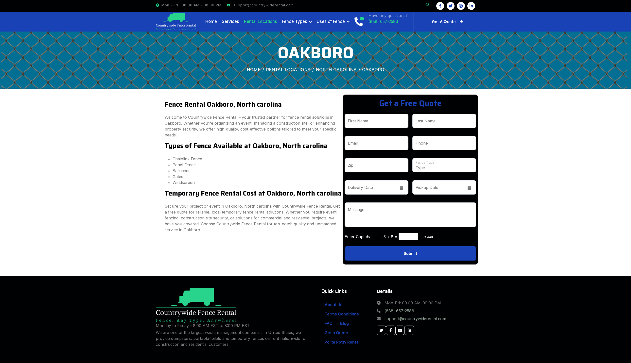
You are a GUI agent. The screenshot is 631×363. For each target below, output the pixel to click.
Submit (410, 253)
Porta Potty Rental (342, 342)
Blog (344, 323)
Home (211, 21)
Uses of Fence (331, 21)
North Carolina (336, 69)
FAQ (329, 323)
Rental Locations (260, 21)
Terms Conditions (342, 314)
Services (230, 21)
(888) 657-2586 (399, 310)
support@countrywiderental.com (263, 5)
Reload (426, 237)
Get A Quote (444, 21)
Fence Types (294, 21)
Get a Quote (336, 332)
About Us (333, 304)
